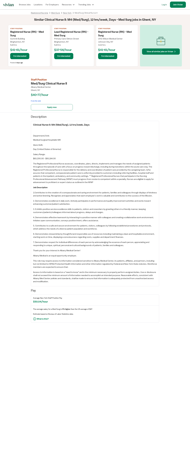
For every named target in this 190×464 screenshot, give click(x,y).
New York (67, 13)
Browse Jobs (25, 4)
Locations (38, 4)
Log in (164, 4)
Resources (67, 4)
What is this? (43, 319)
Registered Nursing (39, 13)
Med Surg (55, 13)
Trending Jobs (84, 4)
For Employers (52, 4)
